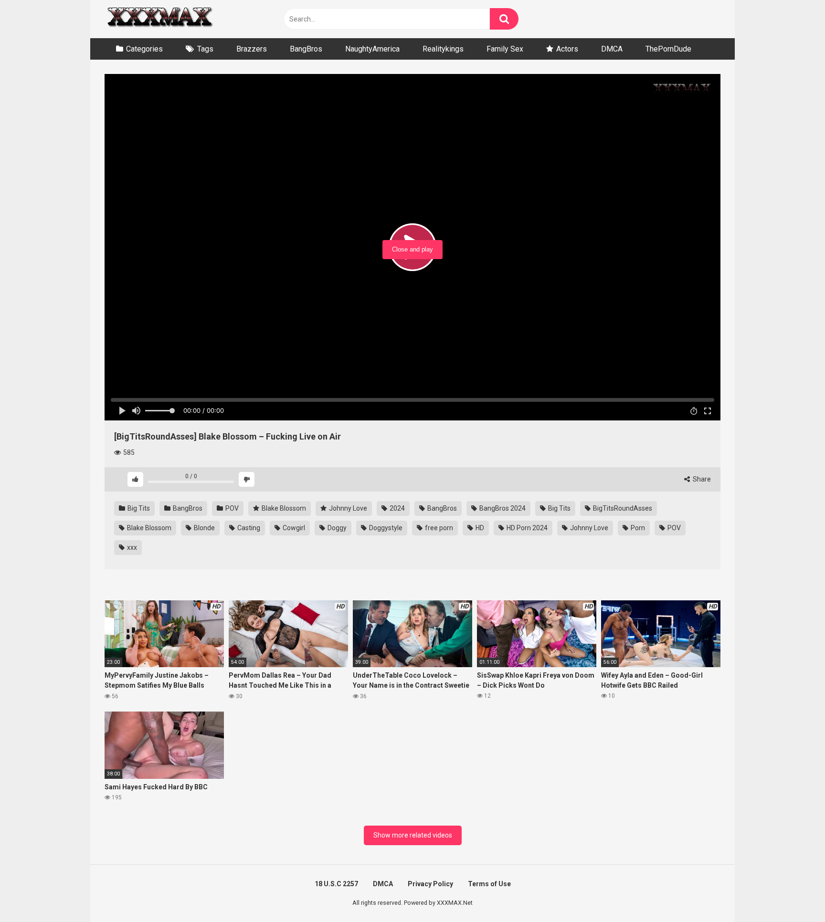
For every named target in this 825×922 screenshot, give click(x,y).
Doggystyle (385, 528)
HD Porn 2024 (526, 528)
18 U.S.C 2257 (336, 884)
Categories (144, 48)
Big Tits (138, 508)
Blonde (203, 528)
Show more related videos (412, 835)
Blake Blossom (283, 508)
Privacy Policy (430, 884)
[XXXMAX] (159, 19)
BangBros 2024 (502, 508)
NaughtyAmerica (372, 48)
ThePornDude (668, 48)
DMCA (612, 48)
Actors (567, 48)
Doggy (336, 528)
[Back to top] (793, 893)
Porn (637, 528)
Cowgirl (293, 528)
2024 (396, 508)
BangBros (306, 48)
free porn (438, 528)
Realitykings (443, 48)
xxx (131, 547)
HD (479, 528)
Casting (248, 528)
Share (701, 479)
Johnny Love (347, 508)
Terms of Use (489, 884)
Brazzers (251, 48)
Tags (205, 48)
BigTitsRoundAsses (622, 508)
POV (231, 508)
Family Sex (505, 48)
